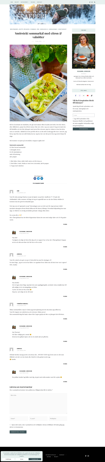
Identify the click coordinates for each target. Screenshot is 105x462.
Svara (65, 224)
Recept (56, 456)
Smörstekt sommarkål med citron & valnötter (38, 35)
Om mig (49, 456)
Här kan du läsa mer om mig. (83, 84)
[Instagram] (92, 2)
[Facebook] (89, 2)
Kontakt (61, 455)
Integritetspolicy (51, 455)
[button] (28, 2)
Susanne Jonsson (25, 231)
